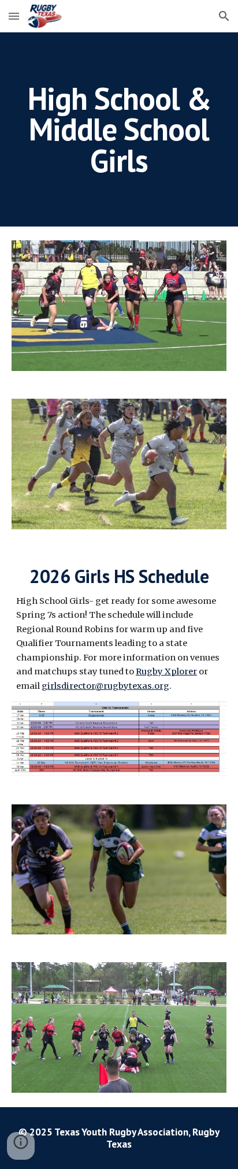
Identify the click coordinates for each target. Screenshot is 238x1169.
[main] (119, 129)
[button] (14, 16)
